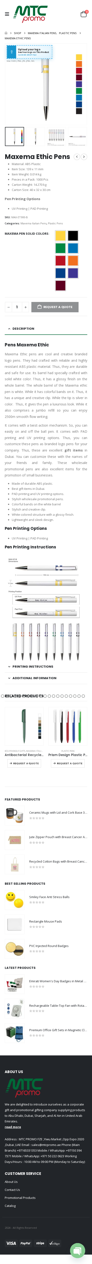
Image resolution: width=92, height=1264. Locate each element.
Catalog (10, 1206)
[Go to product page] (24, 726)
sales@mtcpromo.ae (46, 1145)
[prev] (77, 157)
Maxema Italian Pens (33, 223)
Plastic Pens (55, 223)
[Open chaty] (77, 1250)
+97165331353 (27, 1150)
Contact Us (12, 1190)
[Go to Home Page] (6, 33)
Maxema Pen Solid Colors (26, 233)
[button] (8, 14)
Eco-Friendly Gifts (15, 751)
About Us (11, 1182)
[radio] (60, 235)
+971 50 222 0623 (52, 1156)
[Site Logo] (30, 14)
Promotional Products (20, 1198)
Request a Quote (26, 763)
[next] (84, 157)
